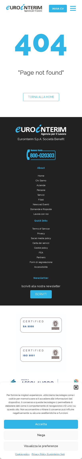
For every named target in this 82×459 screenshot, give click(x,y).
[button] (76, 387)
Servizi (41, 194)
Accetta (41, 424)
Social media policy (41, 238)
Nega (41, 435)
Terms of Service (41, 228)
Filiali (41, 199)
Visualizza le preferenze (41, 446)
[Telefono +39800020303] (41, 154)
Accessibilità (41, 267)
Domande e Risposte (41, 209)
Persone (41, 190)
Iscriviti (41, 294)
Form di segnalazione (41, 262)
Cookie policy (22, 454)
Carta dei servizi (41, 243)
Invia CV (58, 8)
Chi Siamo (41, 180)
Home (41, 175)
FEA (41, 252)
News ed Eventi (41, 204)
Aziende (41, 185)
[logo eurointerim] (24, 8)
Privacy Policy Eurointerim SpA (48, 454)
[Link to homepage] (41, 130)
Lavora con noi (41, 214)
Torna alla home (41, 97)
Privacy (41, 233)
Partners (41, 257)
